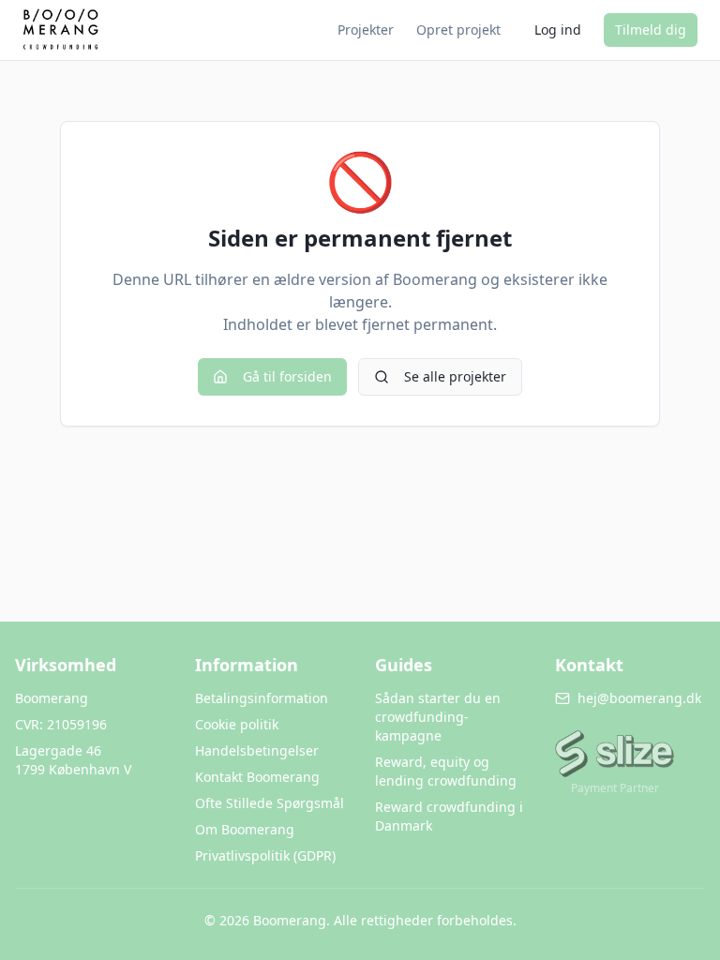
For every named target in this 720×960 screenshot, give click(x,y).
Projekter (366, 29)
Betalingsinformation (261, 698)
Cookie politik (236, 724)
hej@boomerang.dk (639, 698)
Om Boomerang (244, 829)
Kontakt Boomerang (257, 777)
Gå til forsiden (287, 376)
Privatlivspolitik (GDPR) (265, 855)
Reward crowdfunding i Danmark (449, 816)
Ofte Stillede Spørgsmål (269, 803)
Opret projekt (458, 29)
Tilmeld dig (650, 29)
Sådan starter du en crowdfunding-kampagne (438, 716)
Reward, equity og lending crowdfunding (446, 771)
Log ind (557, 29)
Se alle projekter (455, 376)
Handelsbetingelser (257, 750)
